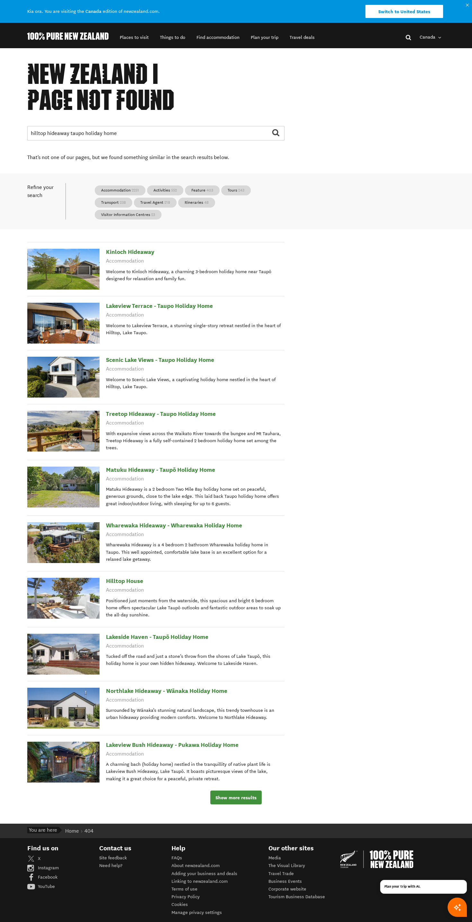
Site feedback (113, 858)
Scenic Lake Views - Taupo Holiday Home (160, 359)
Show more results (236, 797)
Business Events (285, 881)
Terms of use (184, 889)
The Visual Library (286, 865)
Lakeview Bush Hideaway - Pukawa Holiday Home (172, 744)
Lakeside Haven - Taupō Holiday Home (157, 636)
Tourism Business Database (296, 897)
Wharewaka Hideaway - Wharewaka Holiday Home (174, 525)
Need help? (110, 865)
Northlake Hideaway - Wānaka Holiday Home (166, 690)
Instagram (48, 868)
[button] (134, 37)
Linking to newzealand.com (199, 881)
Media (274, 858)
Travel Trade (281, 873)
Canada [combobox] (428, 37)
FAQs (176, 858)
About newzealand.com (195, 865)
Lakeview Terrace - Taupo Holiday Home (159, 305)
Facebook (47, 877)
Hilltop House (124, 581)
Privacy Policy (185, 897)
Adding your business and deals (204, 873)
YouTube (46, 886)
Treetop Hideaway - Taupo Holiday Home (161, 413)
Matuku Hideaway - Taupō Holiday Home (160, 469)
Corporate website (287, 889)
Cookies (179, 904)
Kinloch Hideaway (130, 251)
